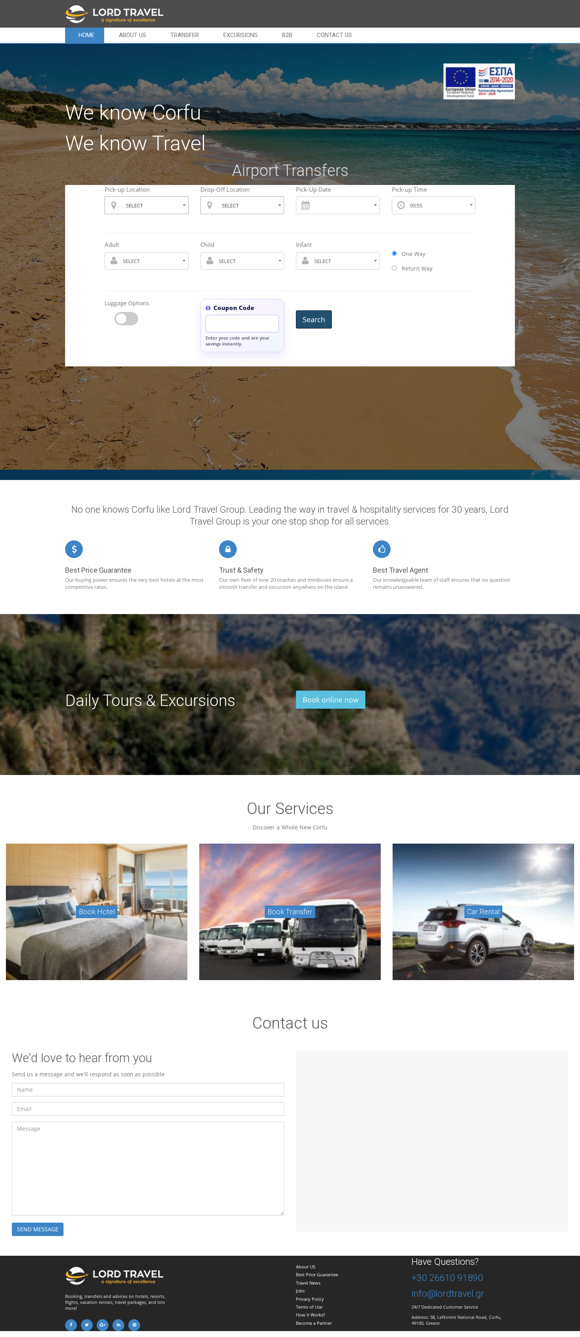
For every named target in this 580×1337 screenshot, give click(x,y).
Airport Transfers (290, 170)
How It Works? (310, 1315)
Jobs (300, 1291)
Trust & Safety (241, 570)
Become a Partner (314, 1323)
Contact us (334, 35)
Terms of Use (309, 1307)
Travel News (308, 1283)
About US (305, 1267)
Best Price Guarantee (98, 570)
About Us (132, 35)
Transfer (184, 35)
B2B (287, 35)
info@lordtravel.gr (448, 1293)
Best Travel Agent (400, 570)
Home (86, 35)
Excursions (240, 35)
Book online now (331, 699)
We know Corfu (133, 113)
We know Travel (135, 143)
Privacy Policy (310, 1299)
